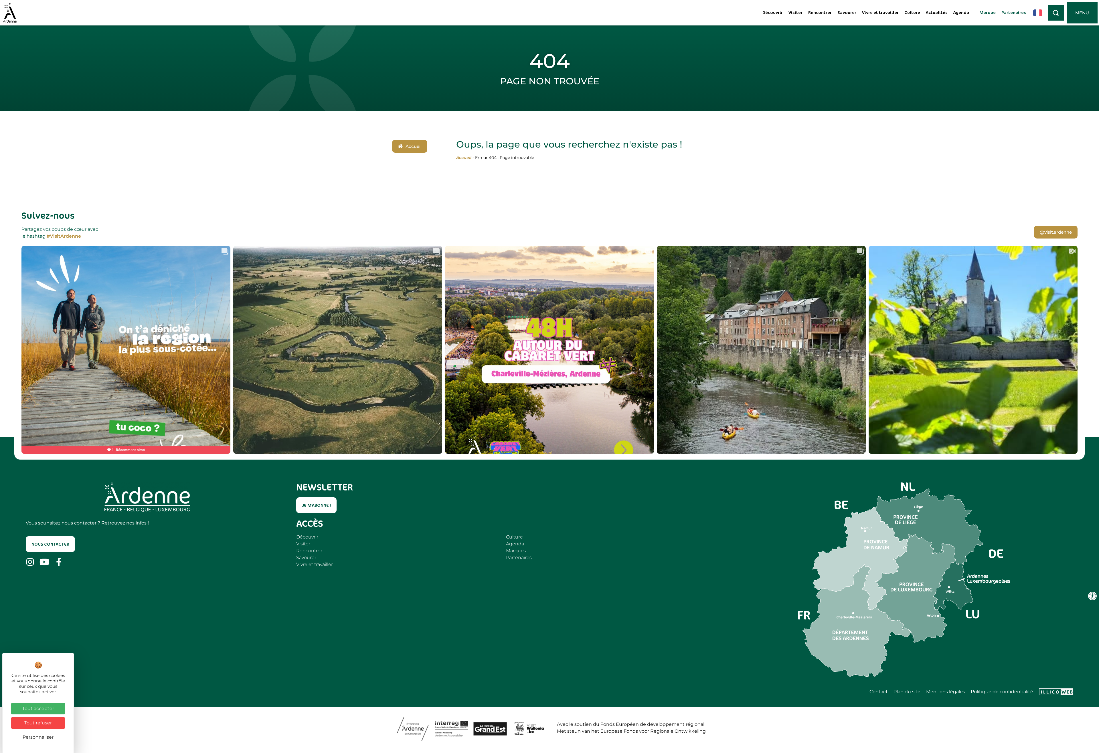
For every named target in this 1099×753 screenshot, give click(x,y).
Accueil (463, 157)
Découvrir (772, 12)
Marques (516, 550)
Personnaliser (38, 737)
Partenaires (1013, 12)
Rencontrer (820, 12)
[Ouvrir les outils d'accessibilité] (1092, 596)
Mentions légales (945, 692)
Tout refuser (38, 723)
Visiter (795, 12)
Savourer (846, 12)
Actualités (937, 12)
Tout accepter (38, 708)
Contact (878, 692)
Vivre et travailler (880, 12)
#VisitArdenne (64, 236)
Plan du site (907, 692)
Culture (912, 12)
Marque (987, 12)
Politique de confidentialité (1002, 692)
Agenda (961, 12)
